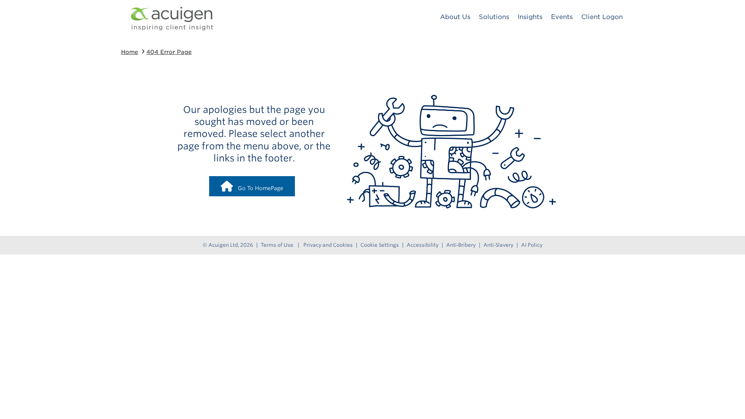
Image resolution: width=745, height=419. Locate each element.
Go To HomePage (258, 188)
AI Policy (531, 245)
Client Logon (602, 17)
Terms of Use (277, 245)
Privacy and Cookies (328, 245)
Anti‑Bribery (461, 245)
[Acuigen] (172, 18)
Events (562, 17)
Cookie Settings (379, 245)
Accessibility (422, 245)
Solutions (494, 17)
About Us (455, 17)
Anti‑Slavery (498, 245)
